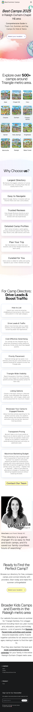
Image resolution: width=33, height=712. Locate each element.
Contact (4, 670)
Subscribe (24, 700)
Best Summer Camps (12, 2)
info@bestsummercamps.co (12, 312)
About (3, 668)
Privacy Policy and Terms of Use (9, 672)
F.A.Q (3, 683)
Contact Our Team (16, 483)
